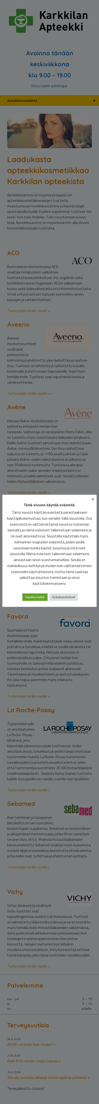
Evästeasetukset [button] (63, 597)
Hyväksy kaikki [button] (35, 597)
